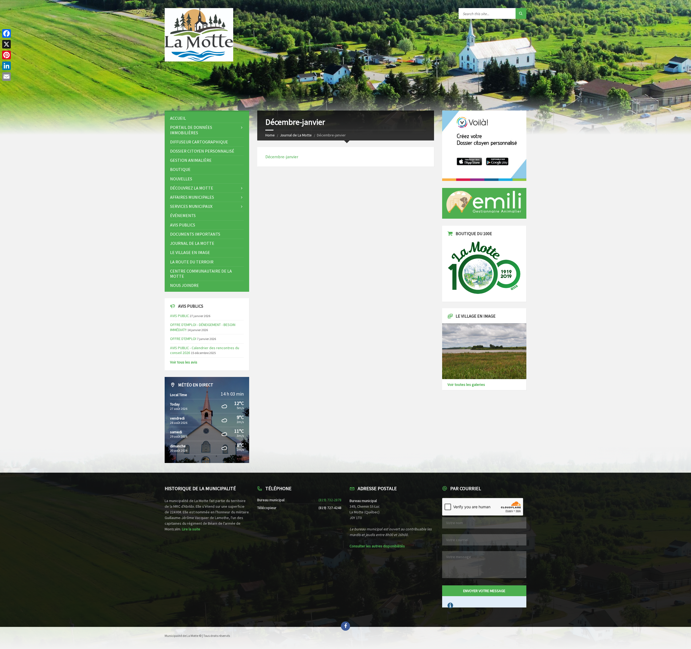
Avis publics (182, 225)
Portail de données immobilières (191, 130)
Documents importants (195, 234)
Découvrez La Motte (191, 188)
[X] (6, 44)
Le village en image (190, 252)
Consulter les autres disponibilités (377, 546)
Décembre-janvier (281, 156)
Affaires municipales (192, 197)
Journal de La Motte (296, 135)
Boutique (180, 169)
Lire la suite (191, 529)
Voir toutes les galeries (466, 384)
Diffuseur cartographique (199, 142)
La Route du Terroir (192, 262)
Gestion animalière (191, 160)
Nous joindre (184, 285)
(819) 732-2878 (330, 499)
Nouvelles (181, 178)
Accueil (178, 118)
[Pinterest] (6, 55)
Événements (183, 215)
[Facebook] (6, 33)
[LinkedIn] (6, 65)
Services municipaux (191, 206)
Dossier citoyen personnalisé (202, 151)
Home (270, 135)
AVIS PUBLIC (179, 315)
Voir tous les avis (183, 362)
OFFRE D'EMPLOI (183, 338)
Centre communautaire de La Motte (201, 273)
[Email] (6, 76)
